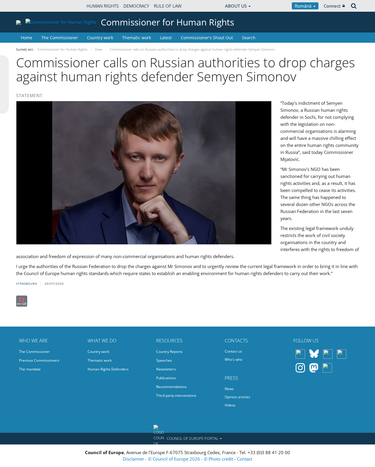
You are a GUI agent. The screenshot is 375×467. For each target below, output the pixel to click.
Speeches (164, 360)
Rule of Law (168, 6)
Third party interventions (176, 395)
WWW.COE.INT (30, 5)
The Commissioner (59, 37)
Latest (166, 37)
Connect (332, 6)
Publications (166, 377)
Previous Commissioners (39, 360)
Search (248, 37)
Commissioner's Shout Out (207, 37)
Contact (244, 459)
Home (26, 37)
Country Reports (169, 351)
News (229, 388)
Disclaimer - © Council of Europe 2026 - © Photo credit (178, 459)
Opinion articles (237, 396)
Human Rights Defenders (108, 369)
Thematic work (136, 37)
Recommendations (171, 386)
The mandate (30, 369)
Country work (100, 37)
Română (304, 6)
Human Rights (102, 6)
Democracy (136, 6)
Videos (230, 405)
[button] (187, 438)
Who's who (233, 359)
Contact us (233, 351)
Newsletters (166, 369)
